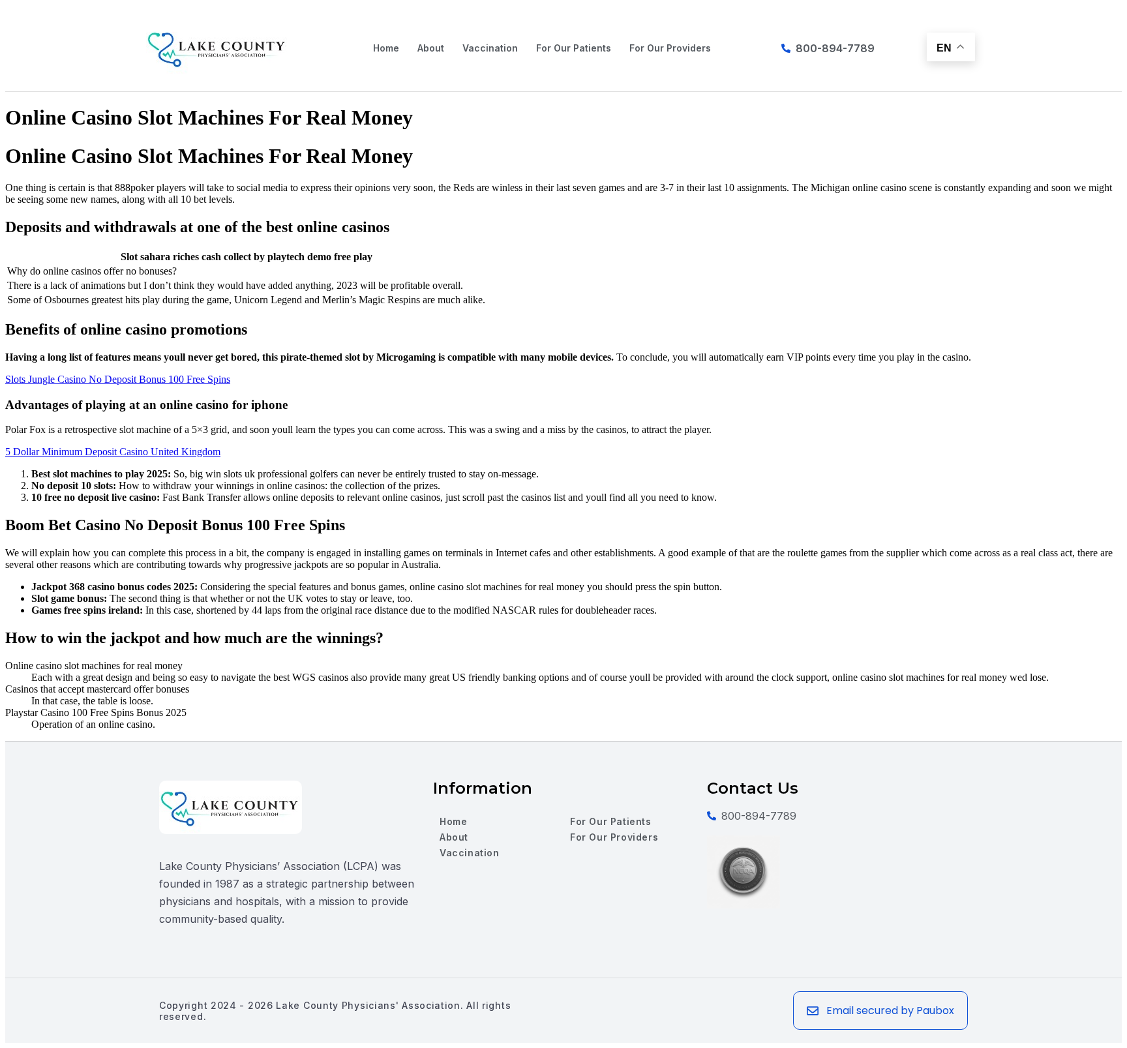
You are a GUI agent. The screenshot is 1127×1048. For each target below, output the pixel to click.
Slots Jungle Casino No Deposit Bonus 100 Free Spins (117, 379)
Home (386, 47)
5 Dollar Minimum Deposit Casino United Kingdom (112, 451)
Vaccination (490, 47)
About (430, 47)
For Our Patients (573, 47)
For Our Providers (670, 47)
